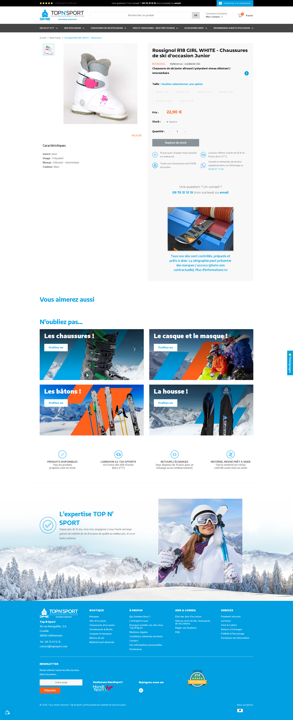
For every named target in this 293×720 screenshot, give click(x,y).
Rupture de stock (175, 142)
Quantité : (158, 131)
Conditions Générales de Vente (146, 636)
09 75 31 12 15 (182, 192)
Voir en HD (137, 135)
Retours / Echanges (231, 629)
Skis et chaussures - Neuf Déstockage (154, 28)
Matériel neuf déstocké (101, 642)
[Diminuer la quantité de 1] (169, 131)
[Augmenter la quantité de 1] (185, 131)
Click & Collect (229, 625)
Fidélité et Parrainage (232, 633)
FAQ (177, 632)
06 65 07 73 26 (216, 169)
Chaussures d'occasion (102, 625)
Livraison (226, 620)
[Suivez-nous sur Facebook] (141, 690)
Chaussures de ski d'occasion (107, 28)
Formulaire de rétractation (235, 637)
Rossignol (159, 63)
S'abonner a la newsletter (237, 3)
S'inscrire (50, 690)
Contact (133, 640)
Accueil (43, 38)
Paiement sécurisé (231, 616)
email (224, 192)
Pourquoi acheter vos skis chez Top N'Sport (146, 626)
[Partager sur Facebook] (246, 73)
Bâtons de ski (96, 637)
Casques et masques (100, 633)
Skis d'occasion (72, 28)
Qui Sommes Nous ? (139, 616)
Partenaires (135, 649)
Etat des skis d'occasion (188, 616)
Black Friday (55, 38)
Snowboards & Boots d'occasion (231, 28)
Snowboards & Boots (101, 629)
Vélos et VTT (47, 28)
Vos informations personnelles (145, 644)
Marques (94, 616)
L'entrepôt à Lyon (138, 620)
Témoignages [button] (290, 364)
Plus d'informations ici (211, 270)
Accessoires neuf (194, 28)
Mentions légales (138, 632)
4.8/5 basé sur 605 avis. (66, 3)
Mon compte (213, 16)
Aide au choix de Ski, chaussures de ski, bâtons (192, 622)
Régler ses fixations (186, 627)
